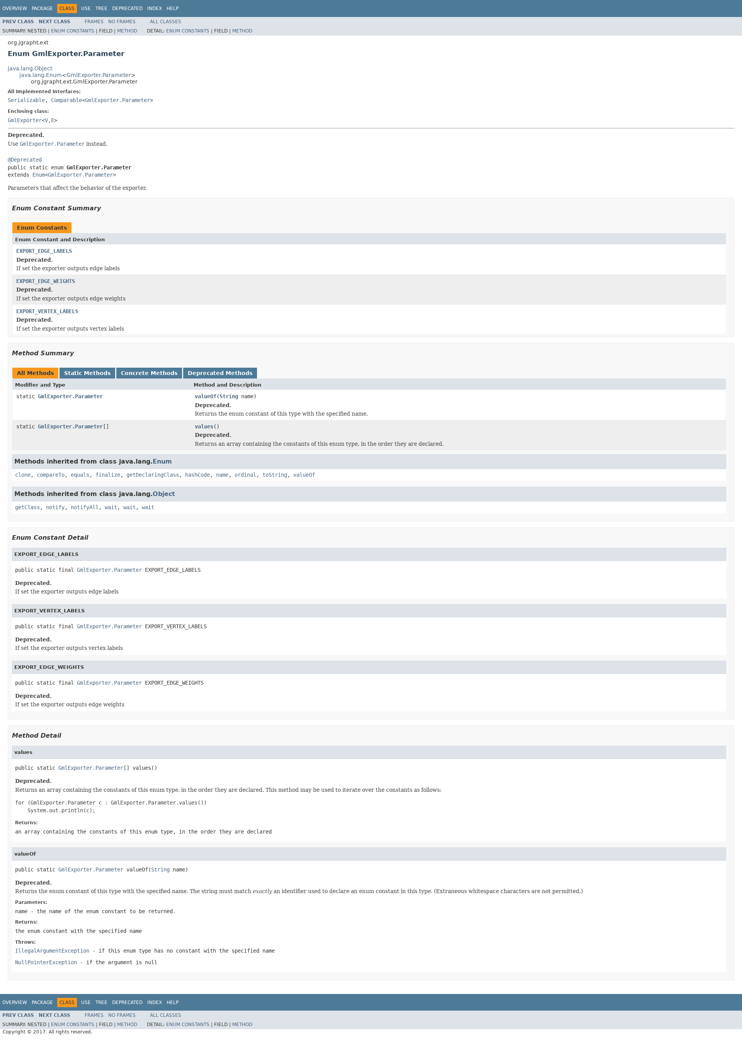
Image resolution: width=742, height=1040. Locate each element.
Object (164, 494)
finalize (107, 475)
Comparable (66, 100)
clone (23, 475)
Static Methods (87, 373)
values (204, 426)
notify (55, 507)
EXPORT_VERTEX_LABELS (47, 311)
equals (80, 475)
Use (86, 8)
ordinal (245, 475)
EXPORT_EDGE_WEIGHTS (45, 281)
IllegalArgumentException (52, 951)
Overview (14, 8)
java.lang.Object (30, 68)
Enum (38, 175)
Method (127, 31)
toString (274, 475)
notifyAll (85, 507)
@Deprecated (25, 160)
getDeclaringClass (152, 475)
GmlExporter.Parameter (98, 75)
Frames (94, 21)
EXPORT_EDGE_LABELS (44, 251)
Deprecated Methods (220, 373)
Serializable (26, 100)
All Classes (165, 21)
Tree (101, 8)
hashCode (197, 475)
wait (111, 507)
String (229, 396)
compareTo (51, 475)
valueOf (205, 396)
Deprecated (127, 8)
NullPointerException (46, 962)
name (222, 475)
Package (42, 8)
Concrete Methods (149, 373)
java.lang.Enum (40, 75)
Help (173, 8)
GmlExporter (25, 120)
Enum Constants (72, 31)
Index (154, 8)
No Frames (122, 21)
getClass (27, 507)
